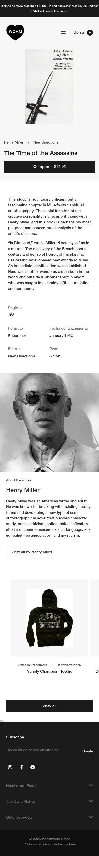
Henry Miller (13, 142)
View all (49, 706)
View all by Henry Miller (32, 552)
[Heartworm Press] (15, 32)
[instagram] (10, 767)
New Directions (45, 142)
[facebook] (21, 767)
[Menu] (63, 32)
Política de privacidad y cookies (49, 844)
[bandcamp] (32, 767)
